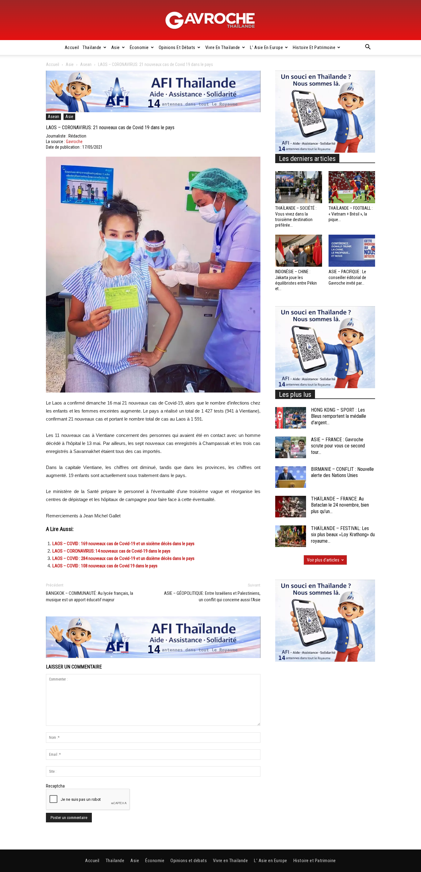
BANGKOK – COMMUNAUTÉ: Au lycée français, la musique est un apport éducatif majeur (89, 596)
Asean (86, 64)
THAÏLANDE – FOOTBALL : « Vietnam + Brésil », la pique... (351, 214)
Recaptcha (55, 786)
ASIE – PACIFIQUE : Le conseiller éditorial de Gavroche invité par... (347, 277)
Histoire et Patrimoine (314, 47)
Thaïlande (92, 47)
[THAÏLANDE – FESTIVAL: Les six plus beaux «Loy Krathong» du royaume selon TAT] (290, 536)
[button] (367, 47)
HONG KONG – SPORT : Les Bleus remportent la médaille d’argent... (338, 416)
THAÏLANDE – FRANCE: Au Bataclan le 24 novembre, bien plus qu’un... (340, 505)
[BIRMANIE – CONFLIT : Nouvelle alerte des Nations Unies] (290, 477)
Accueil (72, 47)
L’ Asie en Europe (266, 47)
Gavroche (74, 141)
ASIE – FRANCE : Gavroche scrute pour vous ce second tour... (338, 446)
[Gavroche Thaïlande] (210, 20)
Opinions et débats (177, 47)
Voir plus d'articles (323, 559)
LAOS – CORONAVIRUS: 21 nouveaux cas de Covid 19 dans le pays (110, 127)
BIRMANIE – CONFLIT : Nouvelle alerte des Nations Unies (342, 472)
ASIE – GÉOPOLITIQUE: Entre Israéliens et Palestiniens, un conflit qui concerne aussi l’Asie (212, 596)
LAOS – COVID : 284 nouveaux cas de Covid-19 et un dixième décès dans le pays (123, 558)
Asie (115, 47)
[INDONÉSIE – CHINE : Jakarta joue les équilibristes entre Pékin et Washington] (298, 251)
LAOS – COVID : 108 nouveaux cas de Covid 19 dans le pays (104, 566)
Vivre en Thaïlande (222, 47)
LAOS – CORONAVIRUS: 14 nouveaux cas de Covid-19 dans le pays (111, 551)
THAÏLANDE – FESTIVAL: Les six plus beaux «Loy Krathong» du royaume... (343, 534)
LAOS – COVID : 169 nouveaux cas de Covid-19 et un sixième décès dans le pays (123, 543)
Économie (139, 47)
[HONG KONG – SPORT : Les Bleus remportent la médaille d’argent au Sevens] (290, 418)
